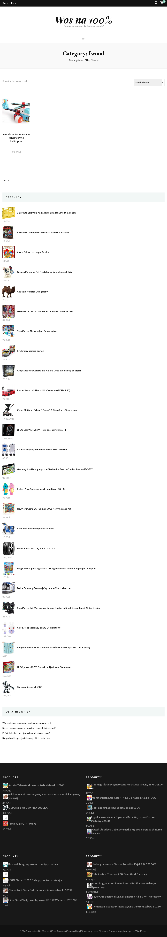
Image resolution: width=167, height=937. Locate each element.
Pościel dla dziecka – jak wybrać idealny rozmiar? (26, 733)
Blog (13, 3)
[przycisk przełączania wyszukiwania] (156, 2)
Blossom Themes (108, 931)
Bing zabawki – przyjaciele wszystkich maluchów (26, 738)
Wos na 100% (84, 19)
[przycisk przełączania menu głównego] (83, 39)
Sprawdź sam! (16, 117)
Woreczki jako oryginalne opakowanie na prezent (26, 723)
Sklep (5, 3)
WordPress (140, 931)
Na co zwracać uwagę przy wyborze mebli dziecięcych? (29, 728)
